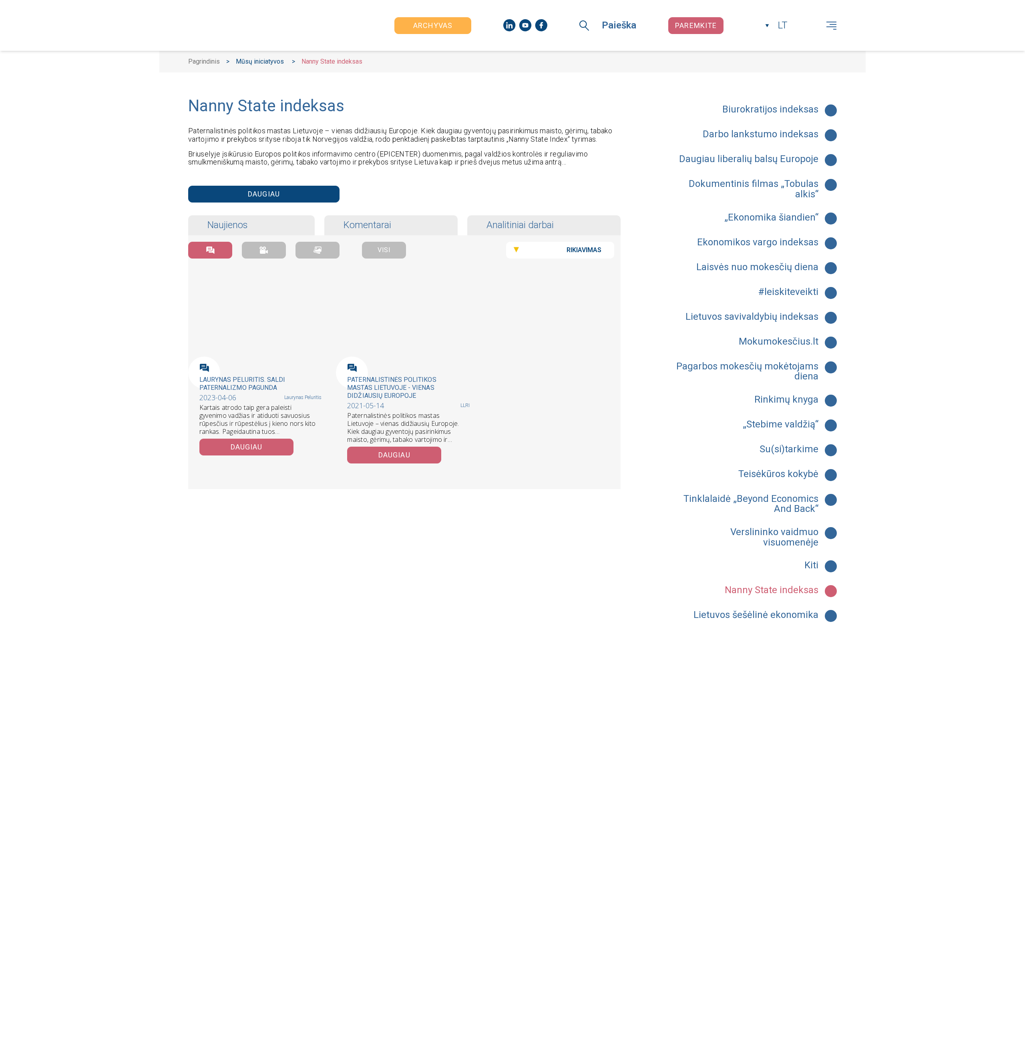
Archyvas (433, 25)
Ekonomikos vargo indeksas (757, 242)
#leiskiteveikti (788, 292)
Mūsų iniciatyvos (260, 61)
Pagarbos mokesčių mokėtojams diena (747, 371)
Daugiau (264, 194)
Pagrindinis (204, 61)
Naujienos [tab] (227, 225)
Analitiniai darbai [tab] (520, 225)
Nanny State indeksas (771, 590)
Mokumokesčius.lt (778, 342)
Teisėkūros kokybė (778, 474)
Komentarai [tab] (367, 225)
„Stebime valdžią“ (780, 424)
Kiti (811, 565)
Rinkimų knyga (786, 400)
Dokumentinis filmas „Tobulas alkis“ (753, 189)
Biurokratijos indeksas (770, 109)
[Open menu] (831, 25)
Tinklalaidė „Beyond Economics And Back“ (750, 504)
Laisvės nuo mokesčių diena (757, 267)
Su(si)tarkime (789, 449)
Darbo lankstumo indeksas (760, 134)
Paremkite (696, 25)
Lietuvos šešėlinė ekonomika (755, 615)
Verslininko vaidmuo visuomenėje (774, 537)
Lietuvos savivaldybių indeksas (751, 317)
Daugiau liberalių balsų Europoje (748, 159)
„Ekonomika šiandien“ (771, 218)
